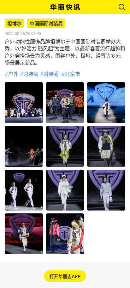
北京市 (72, 74)
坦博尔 (14, 23)
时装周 (30, 74)
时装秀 (51, 74)
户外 (13, 74)
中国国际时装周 (46, 23)
